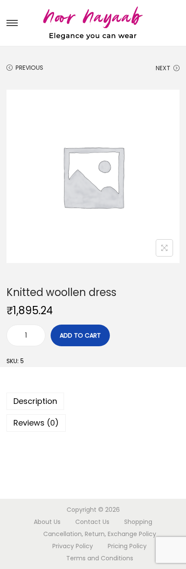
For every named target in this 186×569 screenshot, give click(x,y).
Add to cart (80, 335)
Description (35, 401)
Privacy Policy (72, 546)
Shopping (138, 521)
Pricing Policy (127, 546)
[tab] (93, 401)
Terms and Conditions (99, 558)
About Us (47, 521)
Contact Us (92, 521)
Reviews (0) (36, 422)
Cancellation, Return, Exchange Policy (99, 534)
